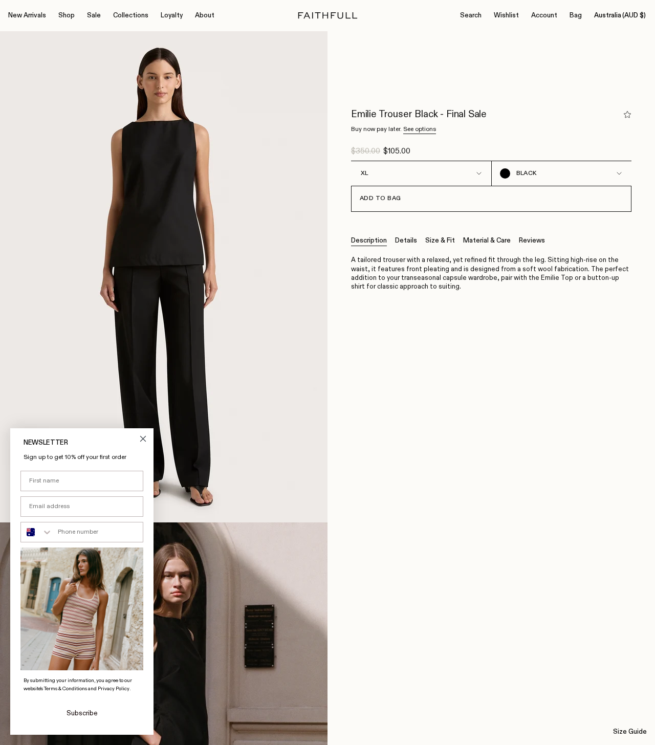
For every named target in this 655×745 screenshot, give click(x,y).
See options (419, 129)
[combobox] (37, 532)
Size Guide (630, 732)
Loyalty (172, 15)
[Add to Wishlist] (627, 115)
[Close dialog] (143, 438)
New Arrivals (27, 15)
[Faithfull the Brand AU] (327, 15)
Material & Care (487, 240)
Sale (94, 15)
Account (544, 15)
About (204, 15)
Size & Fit (440, 240)
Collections (130, 15)
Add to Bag (380, 198)
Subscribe (82, 713)
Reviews (532, 240)
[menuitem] (27, 16)
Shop (66, 15)
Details (406, 240)
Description (369, 240)
